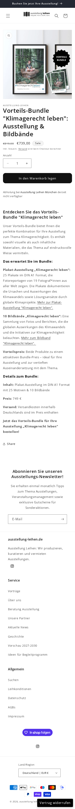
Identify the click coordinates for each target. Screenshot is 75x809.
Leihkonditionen (19, 689)
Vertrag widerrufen (55, 803)
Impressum (16, 716)
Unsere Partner (19, 618)
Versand (22, 148)
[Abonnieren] (62, 519)
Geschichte (16, 636)
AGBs (11, 707)
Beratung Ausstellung (23, 609)
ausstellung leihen (30, 801)
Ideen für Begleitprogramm (28, 654)
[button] (8, 15)
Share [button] (11, 444)
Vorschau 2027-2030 (22, 645)
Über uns (14, 600)
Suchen (13, 680)
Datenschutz (17, 698)
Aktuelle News (18, 627)
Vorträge (14, 591)
